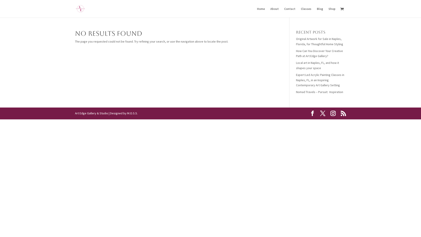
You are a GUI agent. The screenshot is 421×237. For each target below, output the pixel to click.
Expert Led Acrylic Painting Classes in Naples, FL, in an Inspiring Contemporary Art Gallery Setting (320, 80)
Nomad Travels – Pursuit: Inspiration (319, 92)
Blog (320, 9)
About (274, 9)
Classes (306, 9)
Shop (331, 9)
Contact (289, 9)
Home (261, 9)
